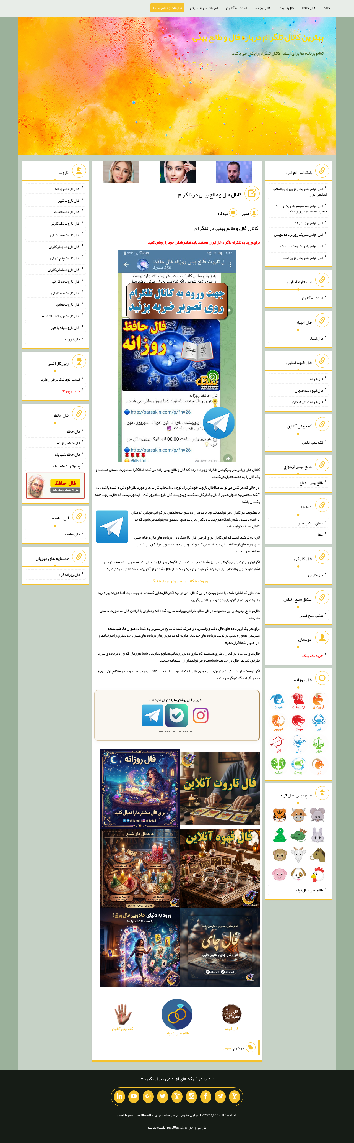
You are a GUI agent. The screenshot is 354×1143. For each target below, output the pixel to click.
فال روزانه (262, 8)
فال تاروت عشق (68, 304)
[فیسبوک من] (205, 1096)
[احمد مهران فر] (234, 173)
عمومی (227, 1048)
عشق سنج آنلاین (311, 615)
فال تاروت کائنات (67, 212)
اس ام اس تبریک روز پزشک (303, 257)
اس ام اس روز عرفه (309, 223)
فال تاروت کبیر (69, 200)
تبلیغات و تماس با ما (167, 8)
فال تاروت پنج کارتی (65, 258)
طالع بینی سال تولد (309, 890)
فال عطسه (72, 534)
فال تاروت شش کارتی (64, 269)
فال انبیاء (316, 338)
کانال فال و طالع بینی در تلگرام (210, 194)
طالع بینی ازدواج (311, 482)
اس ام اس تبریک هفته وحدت (301, 246)
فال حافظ (308, 8)
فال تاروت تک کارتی (65, 223)
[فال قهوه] (220, 869)
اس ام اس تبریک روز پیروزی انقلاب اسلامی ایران (300, 191)
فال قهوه (316, 379)
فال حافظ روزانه (68, 443)
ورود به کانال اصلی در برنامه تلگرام (177, 580)
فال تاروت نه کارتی (66, 281)
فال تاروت (286, 8)
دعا (320, 534)
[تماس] (177, 1096)
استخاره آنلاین (236, 8)
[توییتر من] (162, 1096)
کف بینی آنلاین (312, 442)
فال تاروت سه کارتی (65, 235)
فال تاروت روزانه (67, 189)
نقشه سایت (156, 1127)
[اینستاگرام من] (191, 1096)
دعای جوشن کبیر (310, 523)
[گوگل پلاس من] (148, 1096)
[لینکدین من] (119, 1096)
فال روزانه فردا (69, 574)
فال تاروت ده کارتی (65, 292)
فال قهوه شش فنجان (307, 402)
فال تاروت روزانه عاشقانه (61, 316)
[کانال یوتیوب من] (133, 1096)
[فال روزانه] (140, 790)
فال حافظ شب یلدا (67, 454)
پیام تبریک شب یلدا (65, 466)
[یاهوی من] (234, 1096)
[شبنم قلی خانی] (121, 173)
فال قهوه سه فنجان (309, 390)
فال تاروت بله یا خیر (65, 327)
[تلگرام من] (220, 1096)
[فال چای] (220, 949)
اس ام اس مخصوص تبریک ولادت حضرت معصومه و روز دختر (301, 208)
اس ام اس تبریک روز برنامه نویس (298, 234)
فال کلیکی (315, 575)
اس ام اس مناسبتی (204, 8)
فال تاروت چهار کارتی (64, 246)
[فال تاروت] (220, 790)
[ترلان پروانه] (178, 173)
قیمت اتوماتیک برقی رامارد (60, 379)
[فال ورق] (140, 949)
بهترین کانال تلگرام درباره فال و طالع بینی (258, 37)
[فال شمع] (140, 869)
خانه (327, 8)
